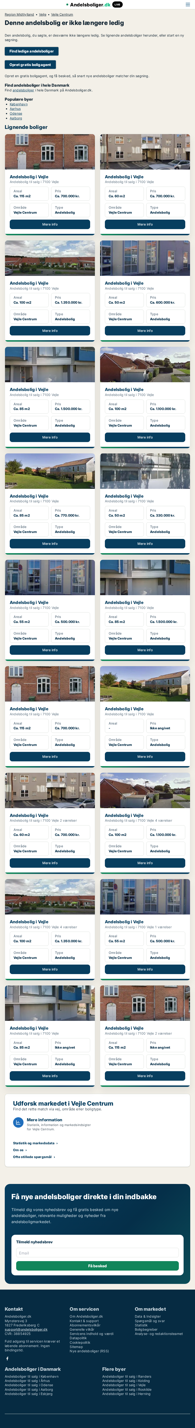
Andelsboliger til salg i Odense (29, 1385)
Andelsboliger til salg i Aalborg (29, 1389)
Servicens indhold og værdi (91, 1334)
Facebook (7, 1359)
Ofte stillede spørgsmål (32, 1157)
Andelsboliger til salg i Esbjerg (29, 1394)
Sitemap (76, 1347)
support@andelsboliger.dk (26, 1329)
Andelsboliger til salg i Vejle (124, 1385)
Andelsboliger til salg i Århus (27, 1381)
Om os (18, 1150)
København (19, 104)
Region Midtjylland (19, 14)
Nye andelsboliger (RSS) (89, 1351)
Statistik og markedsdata (33, 1143)
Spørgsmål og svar (150, 1321)
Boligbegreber (146, 1329)
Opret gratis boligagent (30, 64)
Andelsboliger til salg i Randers (126, 1376)
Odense (16, 113)
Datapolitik (78, 1338)
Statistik (141, 1325)
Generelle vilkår (82, 1329)
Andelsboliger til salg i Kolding (126, 1381)
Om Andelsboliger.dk (86, 1316)
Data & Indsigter (148, 1316)
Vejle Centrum (62, 14)
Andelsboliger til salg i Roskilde (127, 1389)
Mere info (50, 224)
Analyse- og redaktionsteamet (159, 1334)
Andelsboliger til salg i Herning (126, 1394)
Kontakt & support (84, 1321)
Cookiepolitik (80, 1342)
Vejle (42, 14)
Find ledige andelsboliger (32, 51)
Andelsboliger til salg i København (31, 1376)
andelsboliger (23, 90)
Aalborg (16, 118)
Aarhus (15, 109)
